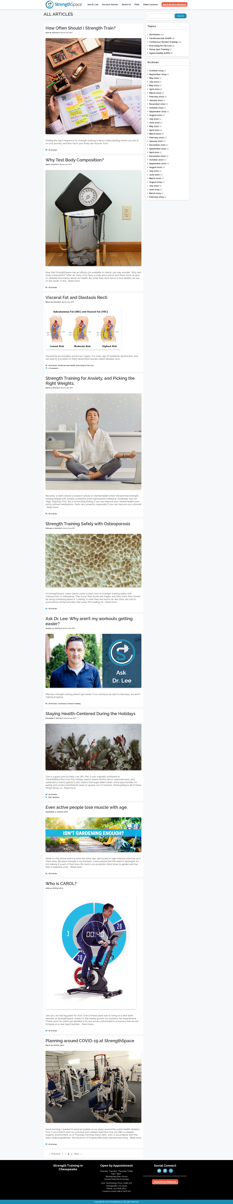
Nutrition (56, 797)
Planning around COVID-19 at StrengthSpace (90, 1040)
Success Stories (110, 4)
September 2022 (157, 111)
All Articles (52, 150)
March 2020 (155, 178)
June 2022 (154, 122)
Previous (54, 1153)
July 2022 (154, 119)
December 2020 (157, 156)
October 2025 (156, 70)
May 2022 (154, 126)
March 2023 (155, 93)
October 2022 (156, 108)
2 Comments (53, 368)
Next (78, 1153)
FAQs (136, 4)
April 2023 (154, 89)
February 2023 (156, 96)
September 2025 (157, 74)
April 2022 (154, 130)
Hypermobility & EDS (159, 53)
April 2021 (154, 152)
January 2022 (156, 141)
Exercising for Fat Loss (85, 365)
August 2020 (155, 167)
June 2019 (154, 189)
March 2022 (155, 134)
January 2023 (156, 100)
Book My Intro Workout (174, 4)
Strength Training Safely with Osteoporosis (88, 523)
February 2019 (156, 197)
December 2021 (157, 145)
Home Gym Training (159, 49)
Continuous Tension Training (69, 704)
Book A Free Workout (165, 1182)
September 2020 (157, 163)
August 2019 (155, 182)
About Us (126, 4)
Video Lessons (150, 4)
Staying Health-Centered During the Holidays (90, 713)
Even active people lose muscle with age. (87, 807)
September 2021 (157, 148)
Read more (74, 281)
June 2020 (154, 174)
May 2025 (154, 78)
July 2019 (154, 186)
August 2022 (155, 115)
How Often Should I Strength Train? (81, 28)
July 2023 (154, 82)
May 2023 (154, 85)
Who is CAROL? (61, 883)
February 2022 (156, 137)
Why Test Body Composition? (75, 159)
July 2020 (154, 171)
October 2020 (156, 160)
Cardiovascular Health (66, 365)
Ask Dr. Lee (92, 4)
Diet (50, 797)
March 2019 (155, 193)
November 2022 (157, 104)
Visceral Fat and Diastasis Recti (76, 297)
